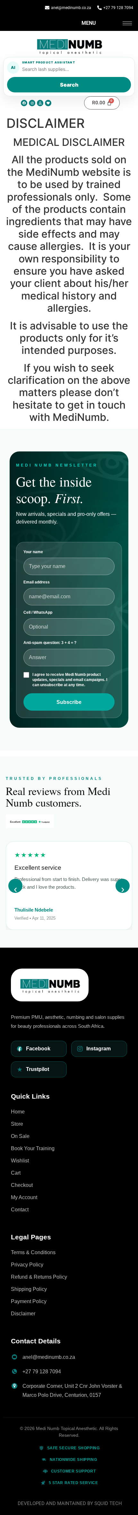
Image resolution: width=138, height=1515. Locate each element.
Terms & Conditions (33, 1252)
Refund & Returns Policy (39, 1277)
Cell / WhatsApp (37, 612)
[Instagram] (32, 103)
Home (18, 1111)
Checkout (22, 1185)
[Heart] (48, 103)
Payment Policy (29, 1301)
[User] (40, 103)
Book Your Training (33, 1148)
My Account (24, 1197)
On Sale (20, 1136)
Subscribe (69, 702)
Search (69, 84)
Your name (33, 552)
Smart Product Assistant (48, 62)
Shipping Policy (29, 1289)
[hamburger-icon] (127, 23)
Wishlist (20, 1160)
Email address (36, 582)
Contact (20, 1209)
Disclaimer (23, 1313)
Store (17, 1124)
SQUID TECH (108, 1503)
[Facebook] (24, 103)
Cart (16, 1173)
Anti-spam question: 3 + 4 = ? (49, 642)
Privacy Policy (27, 1264)
